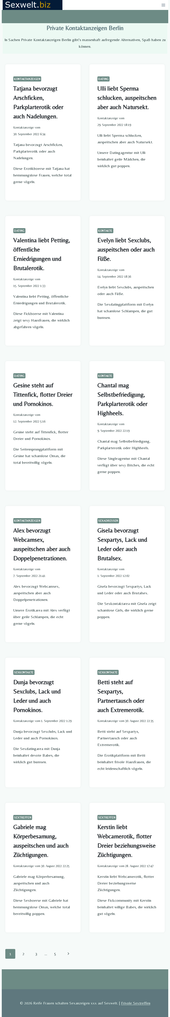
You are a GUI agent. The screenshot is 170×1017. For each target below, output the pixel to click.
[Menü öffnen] (163, 5)
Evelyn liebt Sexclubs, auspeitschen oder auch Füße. (126, 249)
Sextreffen (22, 817)
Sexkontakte (24, 672)
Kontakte (105, 230)
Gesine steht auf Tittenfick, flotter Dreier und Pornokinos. (42, 394)
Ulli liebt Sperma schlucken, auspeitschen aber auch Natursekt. (126, 97)
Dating (103, 79)
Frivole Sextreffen (135, 1003)
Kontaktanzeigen (27, 79)
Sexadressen (108, 520)
